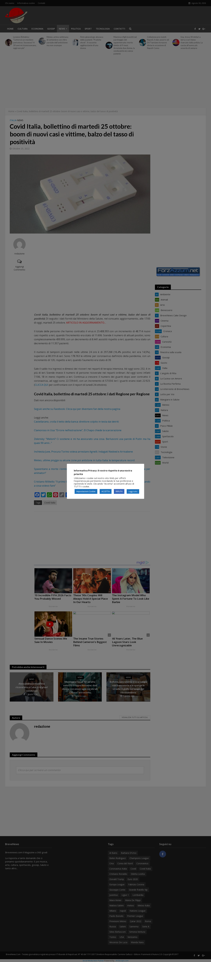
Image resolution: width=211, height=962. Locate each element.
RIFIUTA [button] (119, 491)
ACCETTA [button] (105, 491)
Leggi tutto (133, 491)
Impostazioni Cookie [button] (85, 491)
